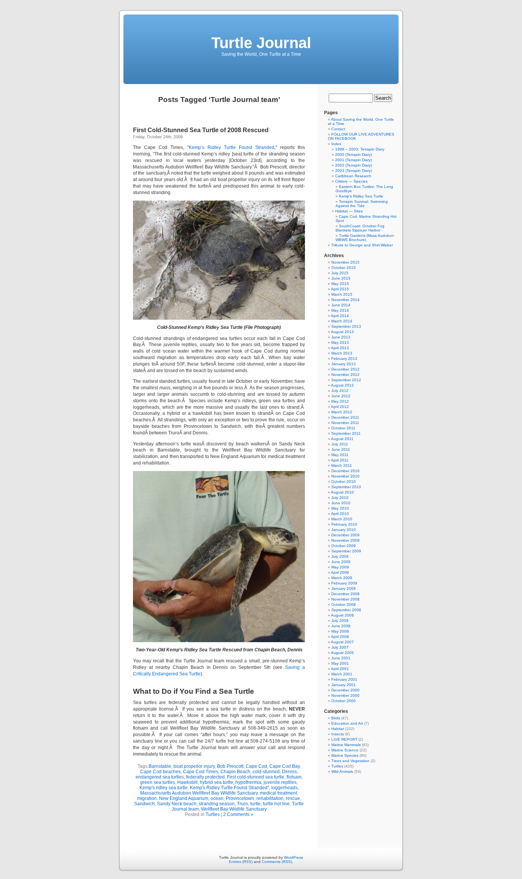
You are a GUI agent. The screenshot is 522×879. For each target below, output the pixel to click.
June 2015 (340, 278)
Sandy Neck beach (176, 803)
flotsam (294, 777)
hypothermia (248, 782)
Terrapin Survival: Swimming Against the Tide (362, 203)
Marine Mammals (346, 745)
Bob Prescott (230, 766)
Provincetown (240, 798)
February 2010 (344, 524)
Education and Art (347, 723)
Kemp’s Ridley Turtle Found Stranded (231, 147)
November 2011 (345, 423)
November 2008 (345, 599)
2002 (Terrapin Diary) (353, 165)
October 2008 (343, 604)
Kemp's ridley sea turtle (163, 787)
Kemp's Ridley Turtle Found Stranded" (229, 787)
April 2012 (340, 407)
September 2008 (346, 610)
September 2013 (346, 326)
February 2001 (344, 679)
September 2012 (346, 380)
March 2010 (341, 519)
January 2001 (343, 685)
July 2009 (340, 556)
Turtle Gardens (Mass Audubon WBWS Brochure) (365, 237)
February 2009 (344, 583)
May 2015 (340, 284)
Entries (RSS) (241, 862)
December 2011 (345, 417)
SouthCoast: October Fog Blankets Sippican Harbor (360, 228)
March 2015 (341, 294)
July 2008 (340, 620)
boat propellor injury (194, 766)
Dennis (289, 771)
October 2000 (343, 701)
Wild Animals (342, 771)
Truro (242, 803)
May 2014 (340, 310)
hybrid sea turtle (216, 782)
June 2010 (340, 503)
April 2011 (340, 460)
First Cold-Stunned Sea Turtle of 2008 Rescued (201, 130)
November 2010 (345, 476)
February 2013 (344, 358)
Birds (335, 718)
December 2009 (345, 535)
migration (147, 798)
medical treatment (278, 793)
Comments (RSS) (277, 862)
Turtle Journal (261, 42)
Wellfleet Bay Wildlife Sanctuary (234, 809)
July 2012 (340, 391)
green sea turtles (157, 782)
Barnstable (160, 766)
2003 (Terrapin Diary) (353, 170)
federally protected (205, 777)
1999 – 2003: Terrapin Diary (359, 149)
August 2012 (342, 385)
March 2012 (341, 412)
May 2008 (340, 631)
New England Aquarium (183, 798)
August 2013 (342, 332)
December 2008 (345, 594)
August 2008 (342, 615)
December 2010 (345, 471)
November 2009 (345, 540)
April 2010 (340, 514)
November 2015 (345, 262)
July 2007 (340, 647)
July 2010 (340, 497)
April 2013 (340, 348)
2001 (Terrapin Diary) (353, 160)
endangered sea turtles (160, 777)
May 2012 (340, 401)
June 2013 (340, 337)
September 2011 (346, 433)
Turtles (213, 814)
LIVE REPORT (344, 739)
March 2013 (341, 353)
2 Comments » (238, 814)
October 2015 (343, 267)
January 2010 (343, 530)
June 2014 (340, 305)
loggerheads (284, 787)
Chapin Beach (235, 771)
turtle (255, 803)
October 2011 (343, 428)
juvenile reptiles (280, 782)
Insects (337, 734)
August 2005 (342, 653)
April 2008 (340, 637)
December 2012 (345, 369)
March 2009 (341, 578)
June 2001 (340, 658)
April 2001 (340, 669)
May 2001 (340, 663)
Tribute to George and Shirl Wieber (362, 245)
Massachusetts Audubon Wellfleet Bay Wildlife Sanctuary (199, 793)
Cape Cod (256, 766)
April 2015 (340, 289)
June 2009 (340, 562)
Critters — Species (351, 181)
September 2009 (346, 551)
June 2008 (340, 626)
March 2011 (341, 465)
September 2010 (346, 487)
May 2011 (340, 455)
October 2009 (343, 546)
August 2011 (342, 439)
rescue (293, 798)
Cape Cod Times (200, 771)
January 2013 (343, 364)
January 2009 (343, 588)
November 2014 (345, 300)
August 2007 (342, 642)
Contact (338, 129)
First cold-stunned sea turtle (255, 777)
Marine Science (344, 750)
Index (336, 144)
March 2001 (341, 674)
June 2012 (340, 396)
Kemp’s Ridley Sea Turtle (361, 196)
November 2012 (345, 374)
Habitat (337, 729)
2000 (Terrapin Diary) (353, 154)
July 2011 (339, 444)
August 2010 (342, 492)
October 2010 (343, 481)
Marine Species (344, 755)
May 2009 (340, 567)
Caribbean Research (353, 176)
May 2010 (340, 508)
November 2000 (345, 695)
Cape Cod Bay (284, 766)
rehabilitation (270, 798)
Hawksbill (187, 782)
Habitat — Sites (349, 211)
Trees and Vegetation (350, 761)
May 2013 (340, 342)
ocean (217, 798)
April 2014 (340, 316)
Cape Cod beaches (160, 771)
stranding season (217, 803)
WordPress (293, 857)
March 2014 (341, 321)
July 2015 (340, 273)
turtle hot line (276, 803)
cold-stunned (266, 771)
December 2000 (345, 690)
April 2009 (340, 572)
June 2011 (340, 449)
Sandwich (144, 803)
